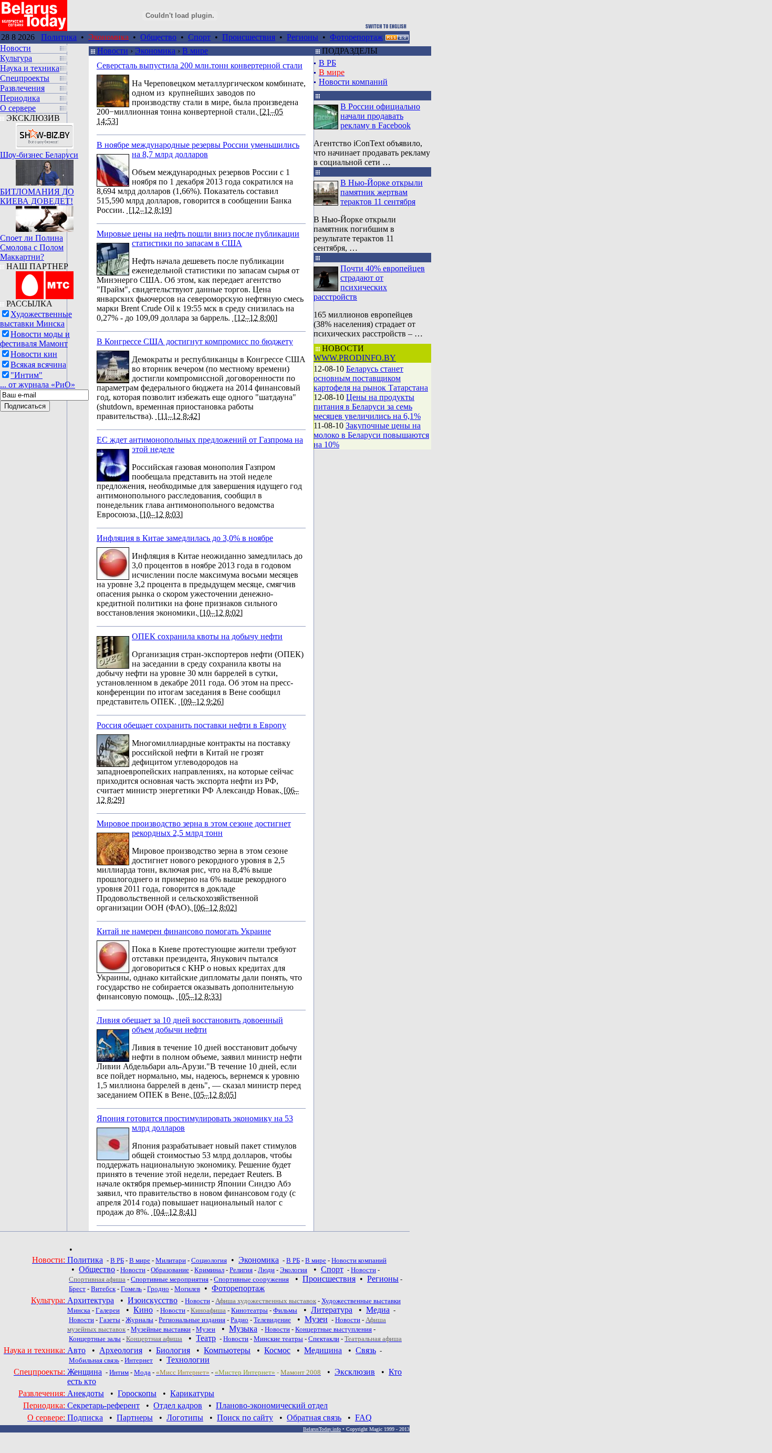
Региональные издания (192, 1320)
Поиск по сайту (245, 1417)
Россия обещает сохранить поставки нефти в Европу (191, 725)
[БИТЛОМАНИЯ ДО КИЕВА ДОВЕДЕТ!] (45, 170)
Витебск (103, 1289)
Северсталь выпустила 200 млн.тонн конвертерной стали (199, 65)
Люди (266, 1270)
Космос (277, 1350)
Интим (119, 1372)
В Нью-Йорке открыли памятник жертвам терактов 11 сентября (381, 192)
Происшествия (248, 37)
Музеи (316, 1319)
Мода (142, 1372)
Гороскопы (137, 1393)
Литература (331, 1309)
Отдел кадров (177, 1405)
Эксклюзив (355, 1371)
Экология (293, 1270)
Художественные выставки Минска (36, 319)
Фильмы (285, 1310)
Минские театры (278, 1339)
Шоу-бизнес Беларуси (39, 154)
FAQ (363, 1417)
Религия (241, 1270)
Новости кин (34, 354)
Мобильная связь (94, 1360)
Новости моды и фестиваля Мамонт (35, 339)
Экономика (155, 50)
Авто (76, 1350)
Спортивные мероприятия (169, 1279)
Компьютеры (227, 1350)
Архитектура (90, 1300)
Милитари (170, 1260)
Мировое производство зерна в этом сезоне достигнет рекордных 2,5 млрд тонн (194, 828)
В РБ (327, 62)
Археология (120, 1350)
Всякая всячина (38, 364)
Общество (158, 37)
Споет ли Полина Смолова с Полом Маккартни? (32, 247)
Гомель (131, 1289)
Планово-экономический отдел (272, 1405)
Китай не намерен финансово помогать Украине (184, 931)
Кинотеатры (249, 1310)
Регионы (302, 37)
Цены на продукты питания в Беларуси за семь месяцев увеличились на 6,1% (367, 407)
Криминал (209, 1270)
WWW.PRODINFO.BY (355, 357)
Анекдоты (85, 1393)
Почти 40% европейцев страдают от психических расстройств (369, 282)
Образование (170, 1270)
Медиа (378, 1309)
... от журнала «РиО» (37, 384)
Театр (206, 1338)
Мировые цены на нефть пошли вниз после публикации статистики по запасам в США (198, 238)
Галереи (108, 1310)
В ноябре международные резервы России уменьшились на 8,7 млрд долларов (198, 149)
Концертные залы (95, 1339)
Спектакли (323, 1339)
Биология (173, 1350)
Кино (143, 1309)
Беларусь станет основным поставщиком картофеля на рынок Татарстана (371, 378)
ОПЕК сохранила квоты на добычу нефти (207, 636)
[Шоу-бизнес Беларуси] (45, 133)
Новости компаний (353, 81)
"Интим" (27, 375)
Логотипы (184, 1417)
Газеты (109, 1320)
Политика (59, 37)
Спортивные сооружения (251, 1279)
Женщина (84, 1371)
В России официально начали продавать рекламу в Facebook (380, 116)
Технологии (188, 1359)
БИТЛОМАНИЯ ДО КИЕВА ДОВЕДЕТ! (37, 196)
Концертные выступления (333, 1329)
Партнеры (135, 1417)
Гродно (158, 1289)
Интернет (138, 1360)
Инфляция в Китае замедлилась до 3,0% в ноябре (185, 538)
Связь (366, 1350)
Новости (112, 50)
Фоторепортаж (356, 37)
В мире (195, 50)
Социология (209, 1260)
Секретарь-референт (103, 1405)
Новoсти (235, 1339)
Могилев (187, 1289)
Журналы (139, 1320)
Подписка (85, 1417)
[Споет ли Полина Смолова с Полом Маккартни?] (45, 216)
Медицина (323, 1350)
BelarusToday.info (322, 1429)
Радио (239, 1320)
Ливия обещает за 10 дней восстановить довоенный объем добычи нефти (190, 1025)
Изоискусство (153, 1300)
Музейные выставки (161, 1329)
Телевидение (272, 1320)
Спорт (199, 37)
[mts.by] (45, 282)
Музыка (243, 1328)
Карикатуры (192, 1393)
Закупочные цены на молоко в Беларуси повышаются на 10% (371, 435)
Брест (77, 1289)
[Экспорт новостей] (397, 37)
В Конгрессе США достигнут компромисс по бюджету (195, 341)
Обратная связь (314, 1417)
